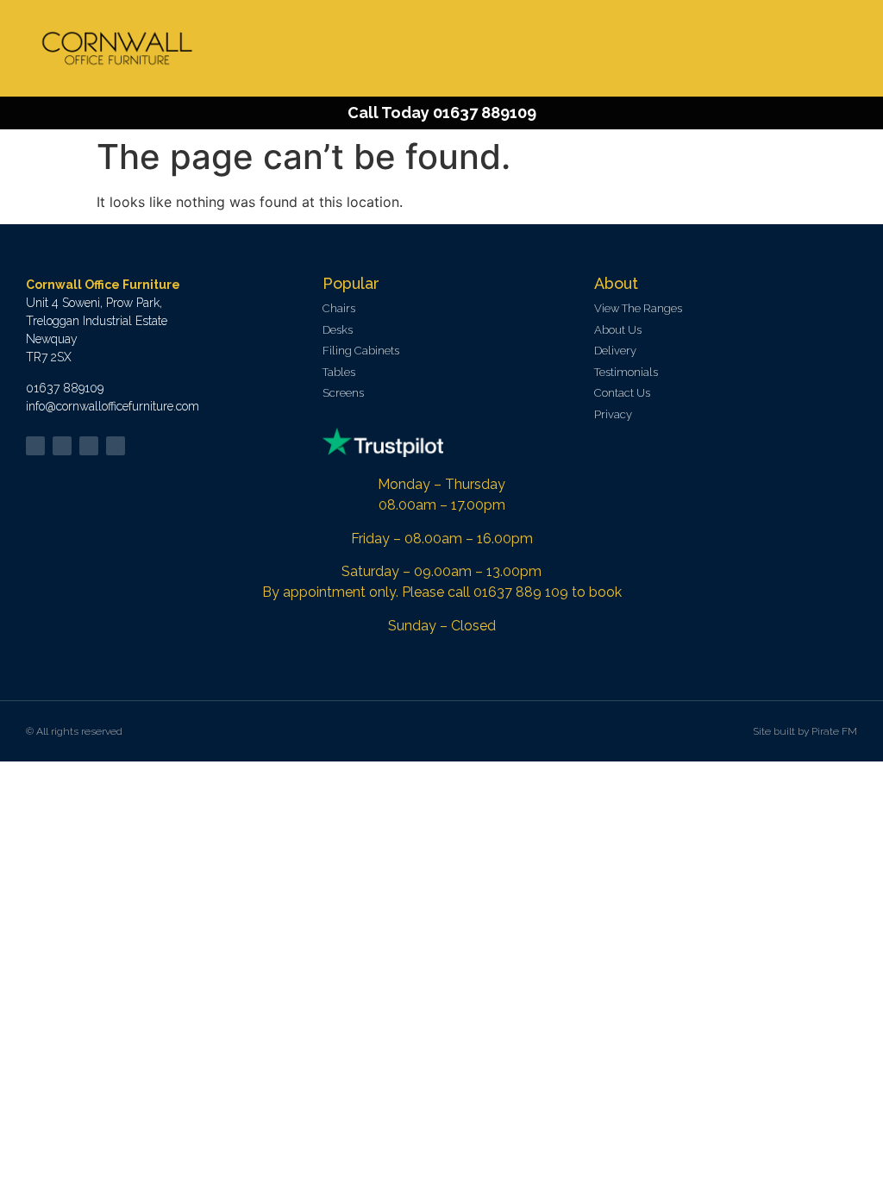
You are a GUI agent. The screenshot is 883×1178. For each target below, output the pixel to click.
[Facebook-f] (62, 445)
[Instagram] (115, 445)
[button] (841, 48)
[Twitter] (35, 445)
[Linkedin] (88, 445)
